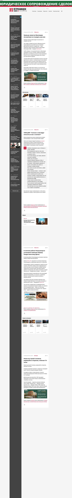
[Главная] (11, 11)
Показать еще (15, 190)
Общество (45, 11)
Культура (36, 355)
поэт (34, 307)
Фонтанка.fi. (39, 48)
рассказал (42, 141)
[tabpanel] (25, 101)
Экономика (39, 11)
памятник (30, 307)
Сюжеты (50, 11)
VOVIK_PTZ (29, 260)
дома (25, 307)
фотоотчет (37, 307)
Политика (34, 11)
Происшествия (56, 11)
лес (27, 307)
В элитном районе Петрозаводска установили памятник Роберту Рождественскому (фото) (35, 206)
